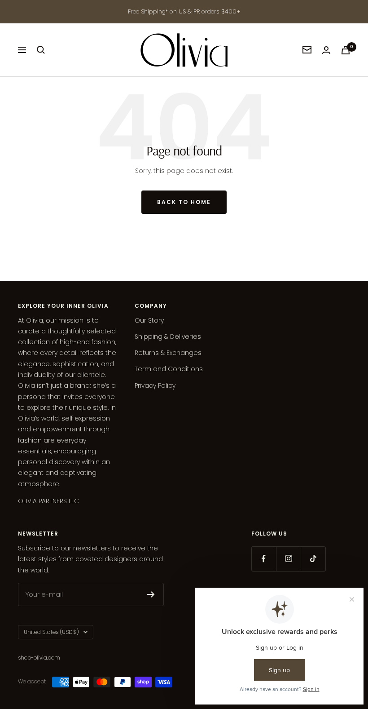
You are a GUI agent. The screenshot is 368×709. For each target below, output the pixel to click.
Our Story (149, 320)
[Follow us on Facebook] (263, 558)
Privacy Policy (155, 385)
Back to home (184, 202)
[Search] (41, 50)
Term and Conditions (169, 368)
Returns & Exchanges (168, 352)
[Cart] (345, 50)
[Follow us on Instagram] (288, 558)
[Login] (326, 50)
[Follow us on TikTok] (313, 558)
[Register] (151, 594)
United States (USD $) (51, 632)
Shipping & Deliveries (168, 336)
